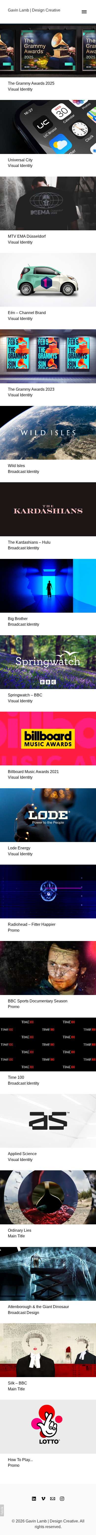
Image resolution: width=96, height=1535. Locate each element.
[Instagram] (62, 1499)
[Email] (53, 1499)
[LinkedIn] (34, 1499)
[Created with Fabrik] (2, 1510)
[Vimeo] (43, 1499)
